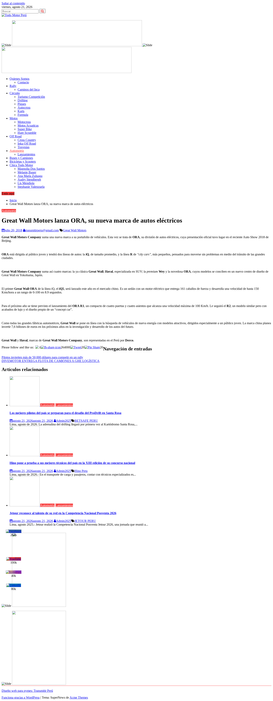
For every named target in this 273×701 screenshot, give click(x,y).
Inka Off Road (27, 143)
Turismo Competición (31, 96)
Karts (21, 111)
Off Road (16, 136)
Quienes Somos (19, 78)
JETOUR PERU (85, 521)
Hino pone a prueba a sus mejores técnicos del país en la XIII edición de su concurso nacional (72, 463)
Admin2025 (63, 420)
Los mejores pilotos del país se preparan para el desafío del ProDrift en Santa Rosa (65, 413)
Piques (22, 104)
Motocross (24, 122)
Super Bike (25, 129)
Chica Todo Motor (21, 165)
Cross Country (27, 140)
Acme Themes (79, 697)
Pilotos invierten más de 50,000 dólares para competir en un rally (42, 357)
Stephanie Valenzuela (31, 186)
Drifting (23, 100)
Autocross (24, 107)
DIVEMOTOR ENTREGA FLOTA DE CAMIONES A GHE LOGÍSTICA (51, 361)
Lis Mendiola (26, 183)
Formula (23, 114)
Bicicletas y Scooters (23, 161)
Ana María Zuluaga (30, 176)
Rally (13, 86)
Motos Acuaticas (28, 125)
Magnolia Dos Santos (31, 168)
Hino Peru (81, 471)
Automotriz (17, 150)
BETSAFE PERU (86, 420)
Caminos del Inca (29, 89)
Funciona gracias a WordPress (21, 697)
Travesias (23, 147)
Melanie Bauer (27, 172)
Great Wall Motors (74, 230)
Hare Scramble (27, 132)
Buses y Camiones (21, 158)
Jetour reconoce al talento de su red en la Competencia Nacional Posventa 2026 (63, 513)
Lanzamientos (26, 154)
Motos (14, 118)
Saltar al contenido (13, 3)
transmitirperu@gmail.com (42, 230)
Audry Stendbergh (29, 179)
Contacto (23, 82)
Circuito (15, 93)
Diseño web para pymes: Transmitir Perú (27, 690)
